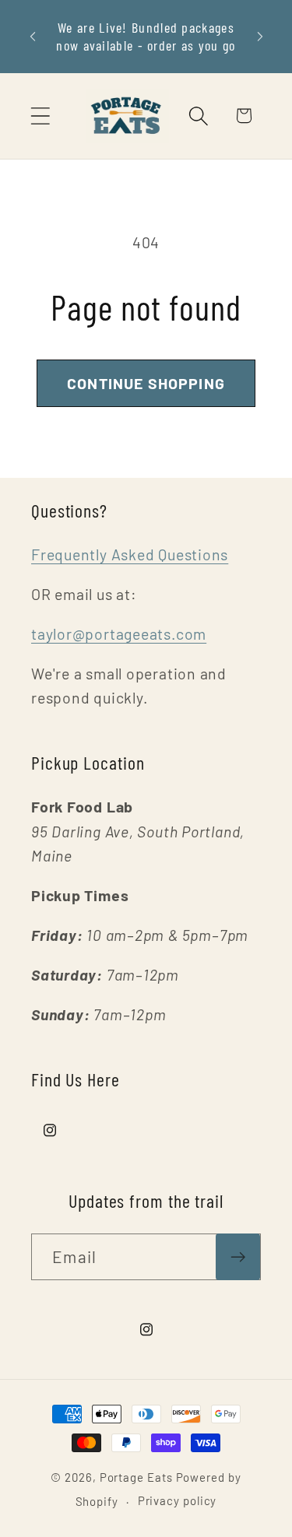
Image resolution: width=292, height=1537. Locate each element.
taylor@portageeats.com (118, 633)
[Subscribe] (238, 1257)
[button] (40, 115)
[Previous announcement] (33, 36)
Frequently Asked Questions (129, 554)
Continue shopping (146, 383)
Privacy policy (177, 1500)
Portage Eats (136, 1477)
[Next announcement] (260, 36)
